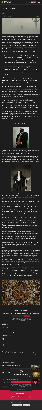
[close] (31, 370)
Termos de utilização (27, 384)
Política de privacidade (21, 386)
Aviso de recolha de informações (26, 385)
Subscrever (21, 381)
